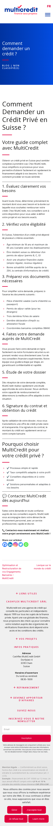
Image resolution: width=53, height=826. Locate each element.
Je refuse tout (16, 818)
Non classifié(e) (11, 67)
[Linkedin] (10, 544)
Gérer (14, 809)
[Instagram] (15, 544)
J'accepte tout (34, 809)
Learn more (38, 818)
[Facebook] (4, 544)
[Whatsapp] (26, 544)
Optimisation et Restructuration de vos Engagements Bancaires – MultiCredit (11, 572)
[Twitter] (20, 544)
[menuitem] (49, 6)
